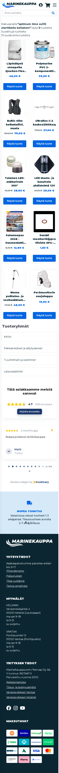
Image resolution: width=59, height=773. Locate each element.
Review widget (19, 482)
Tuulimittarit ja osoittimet (20, 359)
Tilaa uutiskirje (15, 581)
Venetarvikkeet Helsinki (21, 697)
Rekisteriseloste (16, 682)
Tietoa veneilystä (16, 586)
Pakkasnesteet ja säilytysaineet (23, 348)
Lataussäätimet (13, 371)
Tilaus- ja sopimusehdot (21, 687)
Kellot (7, 336)
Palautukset (14, 575)
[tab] (9, 466)
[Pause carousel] (29, 471)
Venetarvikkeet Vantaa (20, 692)
